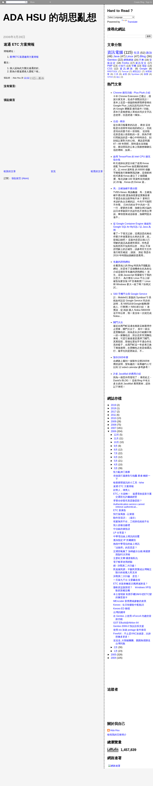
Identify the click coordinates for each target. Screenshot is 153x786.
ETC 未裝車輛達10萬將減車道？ (130, 583)
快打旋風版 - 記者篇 (123, 514)
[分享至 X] (37, 78)
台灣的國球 (119, 612)
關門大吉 (118, 322)
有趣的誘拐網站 (121, 262)
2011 (114, 415)
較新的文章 (10, 171)
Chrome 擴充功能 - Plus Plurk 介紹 (131, 92)
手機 (133, 66)
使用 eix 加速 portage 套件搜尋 (129, 630)
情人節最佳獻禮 (121, 525)
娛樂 (146, 74)
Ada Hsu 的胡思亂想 (50, 17)
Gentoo (112, 59)
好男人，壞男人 (121, 490)
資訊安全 (141, 63)
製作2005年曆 (120, 357)
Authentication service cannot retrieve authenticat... (128, 505)
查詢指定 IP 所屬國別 (124, 540)
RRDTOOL (112, 71)
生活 (136, 52)
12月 (117, 434)
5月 (116, 461)
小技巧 (122, 66)
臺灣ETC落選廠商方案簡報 (24, 57)
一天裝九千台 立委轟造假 (126, 580)
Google (143, 68)
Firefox (125, 63)
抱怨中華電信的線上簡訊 (126, 544)
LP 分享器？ (119, 532)
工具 (116, 74)
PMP (110, 66)
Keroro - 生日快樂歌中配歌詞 (128, 605)
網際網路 (128, 60)
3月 (116, 468)
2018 (114, 408)
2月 (116, 647)
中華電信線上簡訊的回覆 (126, 536)
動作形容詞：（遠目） (125, 517)
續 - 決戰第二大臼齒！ (125, 565)
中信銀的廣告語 (121, 529)
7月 (116, 453)
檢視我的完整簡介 (116, 734)
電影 (144, 66)
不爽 (141, 60)
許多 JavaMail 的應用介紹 (127, 374)
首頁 (53, 171)
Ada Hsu (115, 730)
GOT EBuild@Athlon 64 (126, 622)
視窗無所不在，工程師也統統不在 (131, 521)
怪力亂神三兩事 (121, 472)
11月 (116, 438)
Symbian (135, 74)
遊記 (118, 77)
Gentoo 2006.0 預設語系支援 (128, 626)
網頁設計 (137, 71)
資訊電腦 (115, 52)
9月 (116, 446)
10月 (117, 442)
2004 (114, 658)
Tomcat (125, 71)
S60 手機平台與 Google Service (130, 294)
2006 (114, 431)
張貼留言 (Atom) (20, 178)
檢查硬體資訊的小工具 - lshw (128, 482)
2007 (114, 428)
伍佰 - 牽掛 (119, 121)
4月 (116, 464)
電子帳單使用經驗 (122, 562)
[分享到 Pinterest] (42, 78)
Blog (143, 56)
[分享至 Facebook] (39, 78)
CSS (109, 68)
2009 (114, 421)
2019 (114, 405)
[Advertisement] (120, 671)
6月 (116, 457)
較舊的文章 (97, 171)
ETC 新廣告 (119, 510)
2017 (114, 411)
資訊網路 (126, 68)
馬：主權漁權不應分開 (125, 188)
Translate (132, 22)
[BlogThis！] (34, 78)
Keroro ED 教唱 (121, 608)
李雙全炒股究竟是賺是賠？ (127, 500)
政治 (149, 52)
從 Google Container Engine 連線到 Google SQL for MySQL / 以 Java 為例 (132, 226)
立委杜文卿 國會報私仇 (125, 558)
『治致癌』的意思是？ (125, 547)
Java (116, 56)
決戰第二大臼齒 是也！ (126, 576)
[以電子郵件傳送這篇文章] (31, 78)
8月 (116, 449)
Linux (129, 56)
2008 (114, 424)
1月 (116, 651)
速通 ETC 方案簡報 (123, 486)
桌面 (125, 74)
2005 (114, 654)
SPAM (110, 77)
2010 (114, 418)
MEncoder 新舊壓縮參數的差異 (129, 601)
